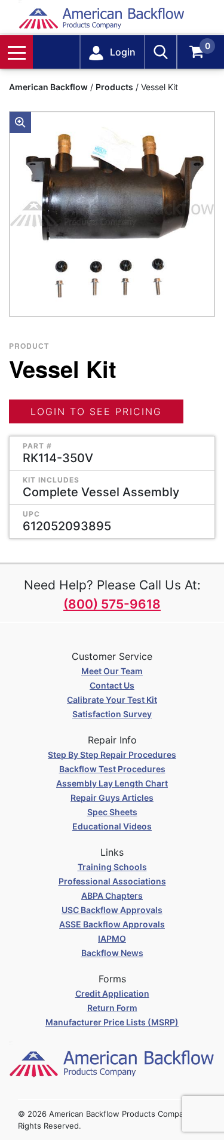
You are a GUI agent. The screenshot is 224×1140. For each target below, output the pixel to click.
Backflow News (112, 953)
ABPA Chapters (112, 895)
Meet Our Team (112, 671)
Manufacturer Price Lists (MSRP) (112, 1022)
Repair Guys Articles (112, 797)
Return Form (112, 1008)
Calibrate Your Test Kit (112, 700)
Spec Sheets (112, 812)
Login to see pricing (96, 411)
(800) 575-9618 (112, 604)
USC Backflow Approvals (112, 910)
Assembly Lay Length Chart (112, 783)
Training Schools (112, 867)
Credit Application (112, 993)
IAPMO (112, 938)
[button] (20, 122)
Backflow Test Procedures (112, 769)
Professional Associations (112, 881)
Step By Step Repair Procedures (112, 754)
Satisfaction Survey (112, 714)
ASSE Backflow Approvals (112, 924)
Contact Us (112, 685)
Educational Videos (112, 826)
